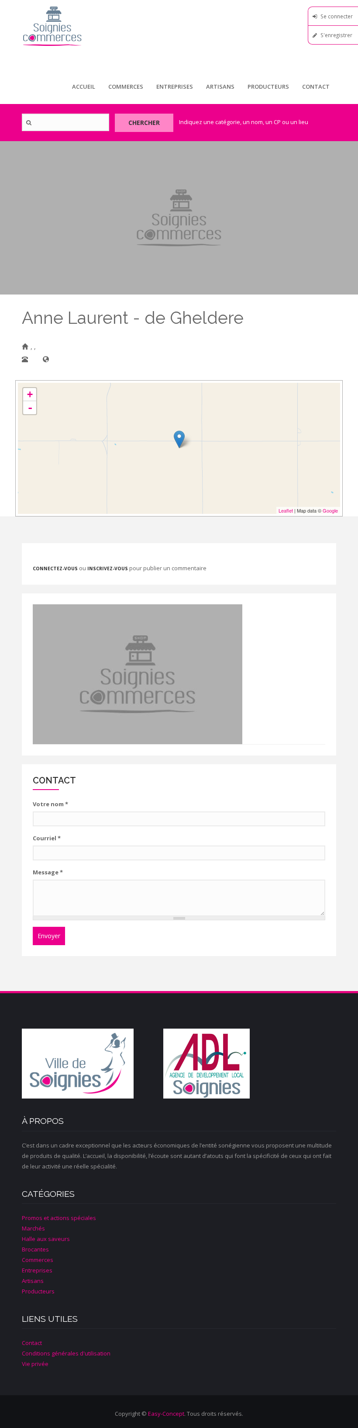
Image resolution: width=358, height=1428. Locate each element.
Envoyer (49, 936)
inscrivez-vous (107, 568)
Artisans (220, 86)
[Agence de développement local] (234, 1064)
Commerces (125, 86)
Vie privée (35, 1364)
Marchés (33, 1228)
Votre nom (50, 804)
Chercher (144, 122)
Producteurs (268, 86)
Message (48, 872)
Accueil (83, 86)
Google (330, 510)
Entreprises (174, 86)
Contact (316, 86)
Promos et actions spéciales (59, 1218)
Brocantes (35, 1249)
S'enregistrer (336, 34)
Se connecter (336, 16)
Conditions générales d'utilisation (66, 1353)
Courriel (47, 838)
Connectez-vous (55, 568)
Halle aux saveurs (46, 1239)
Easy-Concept (166, 1414)
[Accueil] (179, 26)
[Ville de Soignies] (92, 1064)
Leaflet (286, 510)
